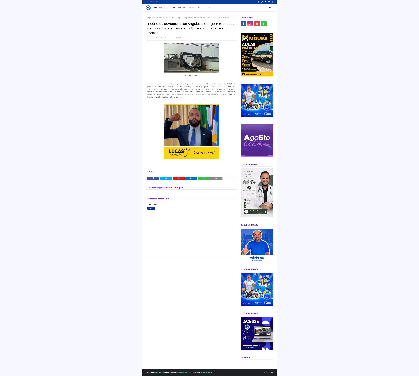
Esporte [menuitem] (200, 7)
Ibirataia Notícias (154, 38)
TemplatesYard (159, 372)
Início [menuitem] (173, 7)
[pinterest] (272, 2)
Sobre (271, 372)
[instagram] (262, 2)
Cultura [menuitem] (191, 7)
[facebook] (259, 2)
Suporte (158, 2)
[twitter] (269, 2)
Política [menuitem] (181, 7)
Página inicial (151, 18)
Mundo (159, 18)
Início (265, 372)
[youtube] (265, 2)
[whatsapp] (264, 23)
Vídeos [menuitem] (209, 7)
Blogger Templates (184, 372)
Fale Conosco (150, 2)
